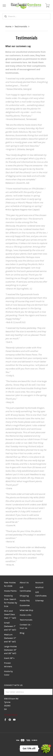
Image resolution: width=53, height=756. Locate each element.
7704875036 (10, 715)
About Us (24, 582)
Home (8, 26)
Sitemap (39, 600)
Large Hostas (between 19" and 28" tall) (10, 650)
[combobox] (26, 16)
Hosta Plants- (10, 591)
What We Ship (26, 610)
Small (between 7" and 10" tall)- (10, 626)
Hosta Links (25, 615)
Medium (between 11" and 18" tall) (10, 638)
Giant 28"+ (9, 658)
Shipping (24, 595)
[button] (45, 748)
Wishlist (39, 587)
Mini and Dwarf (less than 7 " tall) (10, 614)
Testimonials (21, 26)
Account (39, 582)
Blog (22, 633)
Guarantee (25, 605)
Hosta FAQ (25, 600)
